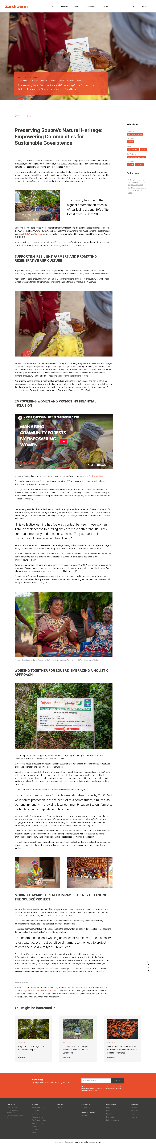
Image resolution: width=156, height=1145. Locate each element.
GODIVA (26, 234)
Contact (105, 6)
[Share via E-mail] (148, 970)
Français (109, 1111)
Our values (35, 1114)
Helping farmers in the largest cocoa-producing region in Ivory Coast (137, 182)
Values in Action (37, 1117)
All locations (85, 1108)
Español (109, 1114)
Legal (76, 1142)
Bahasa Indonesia (112, 1120)
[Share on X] (148, 967)
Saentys (98, 1142)
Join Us (77, 6)
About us (35, 1104)
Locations (85, 1104)
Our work (11, 1104)
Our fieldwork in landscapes (12, 1112)
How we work (12, 1108)
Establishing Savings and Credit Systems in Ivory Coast (137, 190)
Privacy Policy (83, 1142)
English (144, 6)
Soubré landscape (97, 476)
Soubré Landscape (78, 987)
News (17, 116)
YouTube (134, 1111)
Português (110, 1117)
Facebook (135, 1114)
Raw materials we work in (15, 1117)
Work (53, 6)
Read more (22, 1057)
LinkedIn (134, 1108)
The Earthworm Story (39, 1120)
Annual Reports (37, 1123)
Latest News (85, 1116)
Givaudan (38, 234)
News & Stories (31, 77)
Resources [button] (90, 6)
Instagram (134, 1117)
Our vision (35, 1111)
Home (20, 77)
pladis (19, 234)
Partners (35, 1133)
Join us (60, 1104)
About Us (64, 6)
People (34, 1126)
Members (35, 1129)
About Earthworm (38, 1108)
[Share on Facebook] (148, 964)
